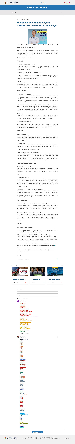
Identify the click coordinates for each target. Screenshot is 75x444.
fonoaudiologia (45, 249)
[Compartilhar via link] (20, 255)
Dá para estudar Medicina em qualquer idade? (37, 278)
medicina (19, 249)
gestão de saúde (38, 249)
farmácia (19, 251)
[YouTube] (65, 2)
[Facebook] (67, 2)
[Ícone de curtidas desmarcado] (20, 333)
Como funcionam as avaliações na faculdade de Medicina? (19, 278)
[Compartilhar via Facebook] (17, 255)
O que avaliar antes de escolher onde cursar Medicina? (54, 278)
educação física (25, 251)
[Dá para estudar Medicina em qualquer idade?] (37, 271)
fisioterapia (31, 249)
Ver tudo (62, 265)
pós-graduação (25, 249)
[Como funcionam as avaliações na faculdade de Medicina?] (20, 271)
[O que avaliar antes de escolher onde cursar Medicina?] (55, 271)
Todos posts (14, 12)
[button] (61, 12)
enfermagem (52, 249)
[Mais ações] (57, 19)
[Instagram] (69, 2)
